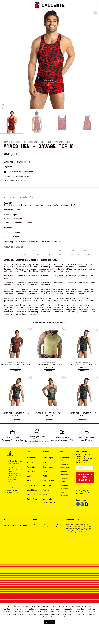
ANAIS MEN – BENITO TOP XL (83, 413)
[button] (3, 5)
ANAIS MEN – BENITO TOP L (83, 365)
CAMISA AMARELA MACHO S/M (49, 365)
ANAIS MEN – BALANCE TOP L (49, 413)
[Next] (94, 60)
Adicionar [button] (16, 371)
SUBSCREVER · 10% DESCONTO (85, 477)
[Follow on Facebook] (78, 504)
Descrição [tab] (9, 197)
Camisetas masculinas (59, 142)
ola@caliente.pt (12, 490)
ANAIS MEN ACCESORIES (18, 180)
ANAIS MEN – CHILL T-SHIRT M (15, 365)
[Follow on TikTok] (86, 504)
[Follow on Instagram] (82, 504)
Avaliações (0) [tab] (25, 197)
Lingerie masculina (34, 142)
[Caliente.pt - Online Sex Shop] (49, 5)
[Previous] (5, 60)
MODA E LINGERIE (12, 142)
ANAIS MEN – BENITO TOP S (16, 413)
